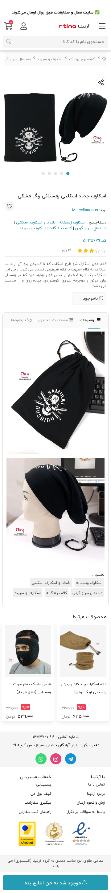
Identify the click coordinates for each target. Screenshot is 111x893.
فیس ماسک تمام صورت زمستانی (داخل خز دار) (32, 688)
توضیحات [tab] (88, 319)
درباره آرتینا (96, 793)
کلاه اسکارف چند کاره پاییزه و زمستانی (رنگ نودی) (83, 688)
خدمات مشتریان (35, 777)
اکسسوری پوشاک (82, 59)
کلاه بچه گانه (61, 228)
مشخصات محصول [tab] (53, 319)
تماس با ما (96, 784)
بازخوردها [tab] (19, 319)
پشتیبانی (43, 784)
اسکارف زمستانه (72, 222)
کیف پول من (41, 793)
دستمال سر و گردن (16, 59)
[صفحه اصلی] (104, 59)
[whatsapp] (41, 758)
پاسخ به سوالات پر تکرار (86, 812)
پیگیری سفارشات (37, 802)
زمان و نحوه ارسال (91, 802)
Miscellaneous (85, 210)
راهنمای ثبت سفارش (35, 812)
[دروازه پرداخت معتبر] (27, 833)
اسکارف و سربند (50, 59)
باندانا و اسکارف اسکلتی (36, 222)
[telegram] (70, 758)
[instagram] (55, 758)
